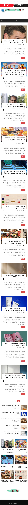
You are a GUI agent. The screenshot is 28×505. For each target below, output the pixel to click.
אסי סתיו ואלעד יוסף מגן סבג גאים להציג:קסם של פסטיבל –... (21, 451)
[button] (2, 20)
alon (24, 44)
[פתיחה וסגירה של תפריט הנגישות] (3, 10)
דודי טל (23, 143)
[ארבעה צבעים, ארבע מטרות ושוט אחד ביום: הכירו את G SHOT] (14, 270)
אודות (17, 0)
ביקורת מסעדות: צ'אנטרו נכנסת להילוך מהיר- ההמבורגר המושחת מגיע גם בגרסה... (21, 466)
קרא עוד (22, 57)
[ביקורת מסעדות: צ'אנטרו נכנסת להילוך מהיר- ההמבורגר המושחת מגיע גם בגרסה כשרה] (14, 134)
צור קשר (14, 0)
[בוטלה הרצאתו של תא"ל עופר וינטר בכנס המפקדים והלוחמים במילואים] (14, 34)
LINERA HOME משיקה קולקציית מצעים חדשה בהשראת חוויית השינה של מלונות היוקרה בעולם (15, 377)
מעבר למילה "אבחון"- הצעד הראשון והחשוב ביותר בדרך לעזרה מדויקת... (8, 451)
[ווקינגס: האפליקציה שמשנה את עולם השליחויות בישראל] (14, 201)
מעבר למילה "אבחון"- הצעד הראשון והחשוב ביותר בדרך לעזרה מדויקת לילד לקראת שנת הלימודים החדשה (15, 106)
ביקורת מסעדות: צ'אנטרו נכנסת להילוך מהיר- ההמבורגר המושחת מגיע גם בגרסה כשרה (14, 139)
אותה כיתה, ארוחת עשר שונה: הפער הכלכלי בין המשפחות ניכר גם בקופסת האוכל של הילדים (14, 173)
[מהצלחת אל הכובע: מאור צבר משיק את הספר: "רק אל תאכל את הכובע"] (14, 338)
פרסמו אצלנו (10, 0)
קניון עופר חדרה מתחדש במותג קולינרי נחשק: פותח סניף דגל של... (7, 482)
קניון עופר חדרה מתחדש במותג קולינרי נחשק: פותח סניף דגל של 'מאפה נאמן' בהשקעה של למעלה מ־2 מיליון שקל (14, 241)
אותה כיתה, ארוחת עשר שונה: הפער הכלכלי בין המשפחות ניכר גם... (7, 466)
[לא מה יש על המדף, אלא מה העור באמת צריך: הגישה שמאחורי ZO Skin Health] (14, 303)
